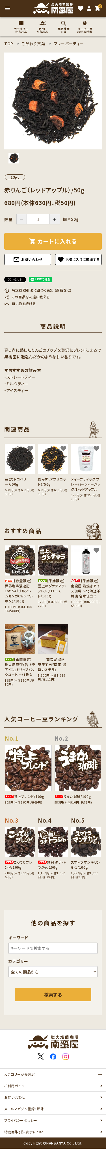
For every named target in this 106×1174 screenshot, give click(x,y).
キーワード (18, 937)
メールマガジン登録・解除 (24, 1108)
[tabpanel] (53, 101)
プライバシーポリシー (20, 1120)
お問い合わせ (27, 259)
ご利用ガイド (14, 1085)
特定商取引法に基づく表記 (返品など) (38, 290)
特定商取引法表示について (25, 1131)
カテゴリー (18, 961)
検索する (53, 994)
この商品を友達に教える (27, 296)
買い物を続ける (20, 303)
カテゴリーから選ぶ (19, 1074)
